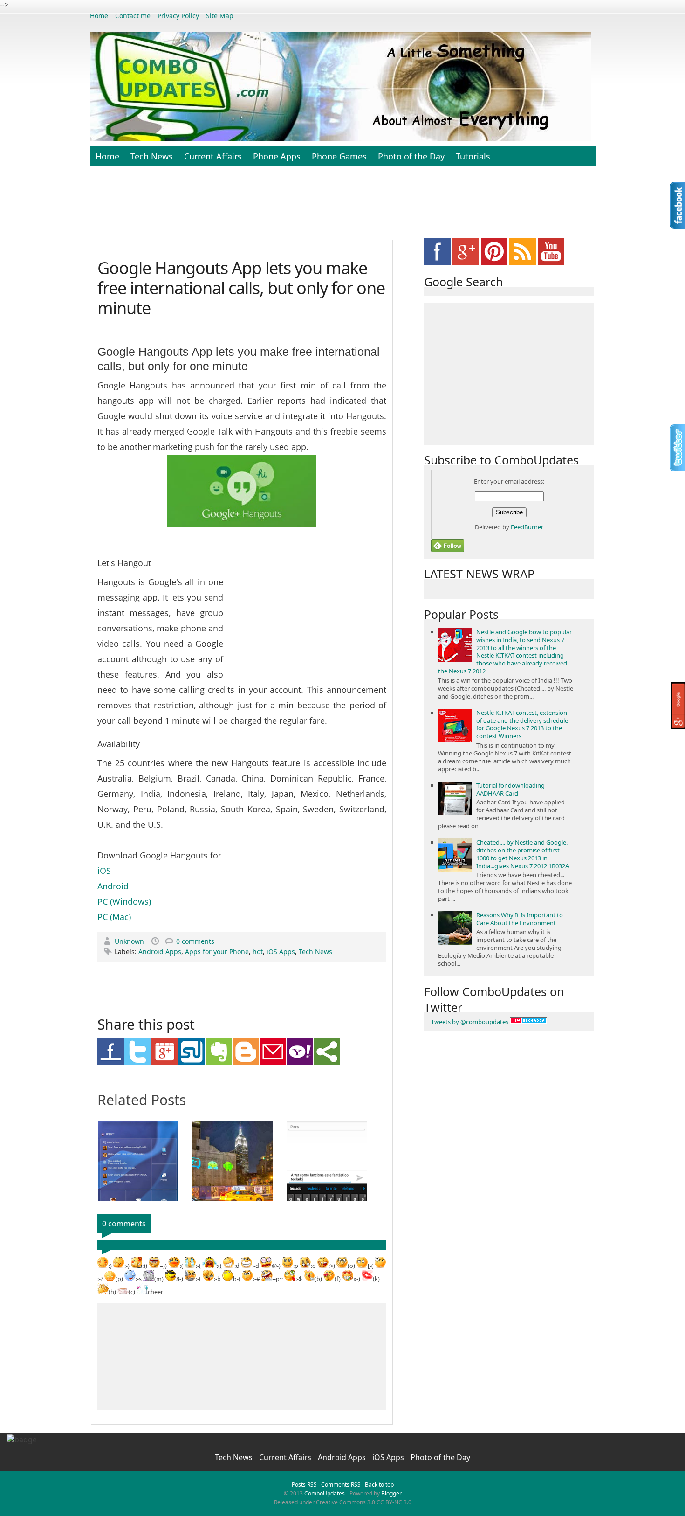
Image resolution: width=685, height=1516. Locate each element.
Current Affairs (213, 156)
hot (258, 951)
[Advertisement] (342, 208)
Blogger (391, 1493)
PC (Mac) (114, 916)
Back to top (379, 1484)
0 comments (195, 941)
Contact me (133, 15)
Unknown (130, 941)
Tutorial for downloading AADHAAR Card (510, 789)
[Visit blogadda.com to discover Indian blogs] (528, 1022)
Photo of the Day (411, 156)
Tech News (151, 156)
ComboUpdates (324, 1493)
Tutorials (473, 156)
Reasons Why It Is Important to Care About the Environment (519, 919)
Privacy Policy (178, 15)
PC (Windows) (124, 901)
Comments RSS (341, 1484)
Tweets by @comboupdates (469, 1022)
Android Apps (159, 951)
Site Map (219, 15)
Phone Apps (277, 156)
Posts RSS (304, 1484)
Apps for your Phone (217, 951)
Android (113, 886)
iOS (104, 870)
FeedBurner (527, 527)
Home (99, 15)
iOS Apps (281, 951)
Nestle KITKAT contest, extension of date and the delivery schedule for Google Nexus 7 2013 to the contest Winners (522, 724)
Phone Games (339, 156)
